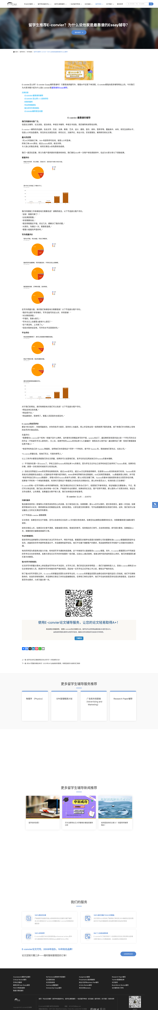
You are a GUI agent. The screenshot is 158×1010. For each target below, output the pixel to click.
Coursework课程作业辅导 (21, 977)
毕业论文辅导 (29, 4)
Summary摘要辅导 (52, 985)
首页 (16, 52)
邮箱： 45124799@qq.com (73, 1006)
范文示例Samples (85, 988)
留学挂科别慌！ (34, 823)
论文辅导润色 (50, 980)
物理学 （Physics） (35, 699)
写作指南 (29, 52)
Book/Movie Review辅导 (120, 985)
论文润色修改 (50, 982)
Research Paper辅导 (123, 699)
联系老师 (120, 4)
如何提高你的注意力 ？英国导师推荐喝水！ (114, 824)
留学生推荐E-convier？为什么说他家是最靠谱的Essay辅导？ (51, 52)
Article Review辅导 (85, 985)
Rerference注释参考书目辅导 (55, 977)
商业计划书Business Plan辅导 (89, 982)
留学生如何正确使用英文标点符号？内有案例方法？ (44, 660)
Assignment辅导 (84, 977)
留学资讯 (99, 4)
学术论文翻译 (17, 982)
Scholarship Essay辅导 (54, 988)
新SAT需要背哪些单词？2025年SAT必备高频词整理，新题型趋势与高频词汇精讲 (53, 663)
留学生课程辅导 (60, 4)
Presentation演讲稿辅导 (87, 980)
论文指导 (115, 982)
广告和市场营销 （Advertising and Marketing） (93, 702)
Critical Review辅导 (19, 980)
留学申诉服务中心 (44, 4)
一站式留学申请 (76, 4)
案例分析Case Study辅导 (21, 985)
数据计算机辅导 (18, 991)
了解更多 (79, 638)
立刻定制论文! (128, 954)
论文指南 (88, 4)
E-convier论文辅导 (26, 1007)
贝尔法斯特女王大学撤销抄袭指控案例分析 (79, 824)
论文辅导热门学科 (118, 988)
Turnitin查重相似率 (118, 980)
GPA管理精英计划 (64, 699)
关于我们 (110, 4)
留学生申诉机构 (54, 1006)
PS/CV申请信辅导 (19, 988)
